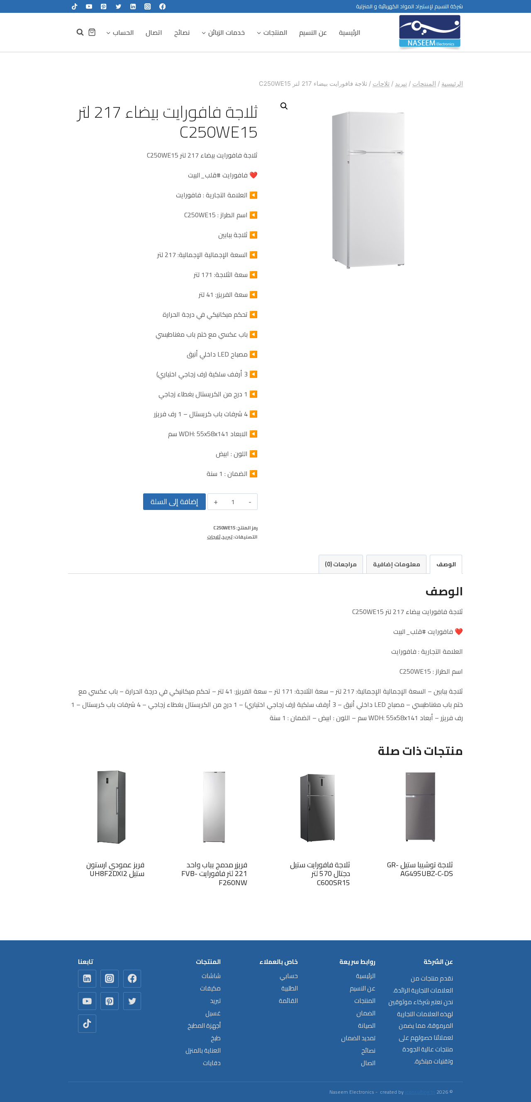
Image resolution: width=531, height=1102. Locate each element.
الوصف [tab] (446, 564)
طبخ (216, 1038)
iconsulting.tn (420, 1092)
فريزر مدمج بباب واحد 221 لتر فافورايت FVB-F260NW (214, 873)
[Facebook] (162, 6)
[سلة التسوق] (92, 32)
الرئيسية (349, 32)
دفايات (212, 1063)
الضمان (365, 1013)
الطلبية (289, 988)
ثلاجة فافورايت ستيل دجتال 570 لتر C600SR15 (320, 873)
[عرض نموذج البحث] (76, 32)
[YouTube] (89, 6)
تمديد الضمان (358, 1038)
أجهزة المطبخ (204, 1025)
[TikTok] (74, 6)
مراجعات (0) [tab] (341, 564)
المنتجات (364, 1001)
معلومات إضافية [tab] (396, 564)
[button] (284, 106)
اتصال (154, 32)
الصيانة (366, 1025)
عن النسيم (313, 32)
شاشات (211, 976)
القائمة (288, 1001)
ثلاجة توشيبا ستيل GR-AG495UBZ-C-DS (420, 869)
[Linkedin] (133, 6)
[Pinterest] (103, 6)
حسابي (289, 976)
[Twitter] (118, 6)
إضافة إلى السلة (174, 501)
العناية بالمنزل (203, 1050)
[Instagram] (147, 6)
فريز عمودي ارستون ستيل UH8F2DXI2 (115, 869)
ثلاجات (213, 536)
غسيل (213, 1013)
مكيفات (210, 988)
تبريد (227, 536)
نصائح (182, 32)
